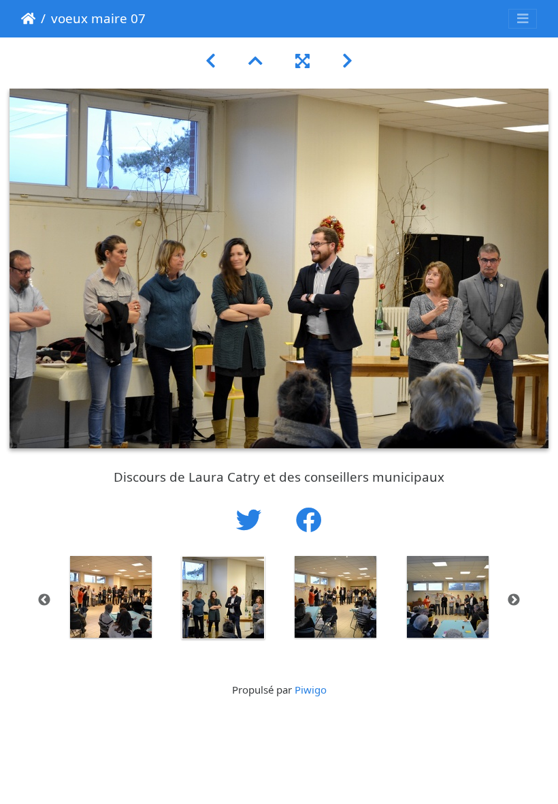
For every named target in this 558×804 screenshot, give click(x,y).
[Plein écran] (302, 60)
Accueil (28, 18)
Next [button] (514, 600)
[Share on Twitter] (252, 519)
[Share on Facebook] (308, 519)
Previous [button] (44, 600)
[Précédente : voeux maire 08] (210, 60)
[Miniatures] (255, 60)
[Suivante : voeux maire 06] (347, 60)
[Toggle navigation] (522, 19)
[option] (110, 597)
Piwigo (311, 689)
